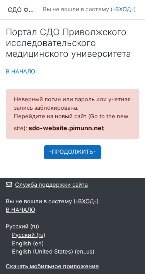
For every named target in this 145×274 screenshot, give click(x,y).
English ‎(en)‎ (28, 243)
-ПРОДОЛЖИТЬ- (72, 151)
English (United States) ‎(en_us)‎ (53, 251)
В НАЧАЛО (20, 71)
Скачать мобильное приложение (52, 266)
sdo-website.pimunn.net (66, 128)
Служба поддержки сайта (51, 184)
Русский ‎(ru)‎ (22, 226)
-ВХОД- (123, 9)
